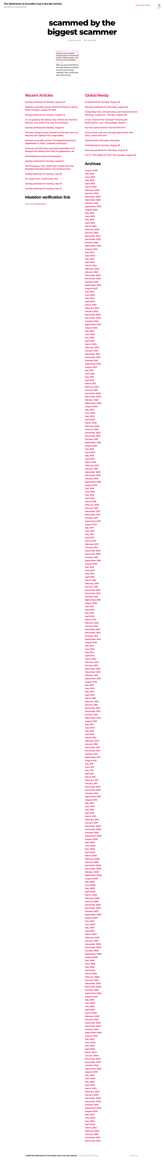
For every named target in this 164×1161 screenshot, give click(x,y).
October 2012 (91, 714)
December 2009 (93, 826)
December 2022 (93, 314)
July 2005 (89, 1000)
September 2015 (93, 600)
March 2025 (91, 226)
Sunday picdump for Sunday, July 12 (43, 188)
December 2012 (92, 708)
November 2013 (92, 672)
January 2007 (92, 941)
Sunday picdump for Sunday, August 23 (45, 102)
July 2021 (89, 370)
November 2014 (93, 632)
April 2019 (89, 459)
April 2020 (90, 419)
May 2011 (89, 770)
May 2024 (90, 259)
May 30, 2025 (91, 40)
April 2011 (89, 773)
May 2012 (89, 731)
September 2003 (93, 1068)
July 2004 (90, 1039)
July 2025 (89, 213)
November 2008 (93, 868)
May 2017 (89, 534)
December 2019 (92, 433)
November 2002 (93, 1101)
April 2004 (90, 1049)
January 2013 (91, 705)
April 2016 (89, 577)
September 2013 (93, 678)
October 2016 (91, 557)
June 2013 (90, 688)
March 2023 (90, 305)
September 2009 (93, 836)
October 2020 (92, 400)
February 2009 (92, 859)
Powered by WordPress (89, 1156)
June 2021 (90, 373)
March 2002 (91, 1128)
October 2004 (92, 1029)
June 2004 (90, 1042)
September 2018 (93, 482)
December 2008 (93, 865)
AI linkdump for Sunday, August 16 (102, 145)
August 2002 (91, 1111)
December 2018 (92, 472)
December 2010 (92, 787)
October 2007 (92, 911)
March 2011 (90, 777)
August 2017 (91, 524)
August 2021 (91, 367)
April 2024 (90, 262)
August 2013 (91, 682)
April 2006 (90, 970)
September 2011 (92, 757)
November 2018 (93, 475)
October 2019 (91, 439)
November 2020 (93, 396)
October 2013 (91, 675)
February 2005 (92, 1016)
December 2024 (93, 236)
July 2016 (89, 567)
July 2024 (89, 252)
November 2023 (93, 278)
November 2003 (93, 1062)
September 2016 (93, 560)
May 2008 (90, 888)
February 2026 (92, 190)
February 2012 (92, 741)
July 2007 (89, 921)
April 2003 (90, 1085)
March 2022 (90, 344)
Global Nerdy (97, 95)
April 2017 (89, 537)
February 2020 (92, 426)
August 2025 (91, 210)
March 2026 (91, 187)
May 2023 (89, 298)
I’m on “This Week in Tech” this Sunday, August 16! (110, 155)
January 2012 (91, 744)
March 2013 (90, 698)
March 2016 (90, 580)
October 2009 (92, 832)
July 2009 (89, 842)
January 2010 (91, 823)
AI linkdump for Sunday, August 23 (102, 102)
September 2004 (93, 1032)
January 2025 (91, 232)
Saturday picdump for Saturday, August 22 (106, 107)
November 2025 (93, 200)
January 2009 (92, 862)
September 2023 (93, 285)
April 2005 (90, 1009)
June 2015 (90, 610)
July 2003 (89, 1075)
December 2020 (93, 393)
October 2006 (92, 950)
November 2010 (93, 790)
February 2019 (92, 465)
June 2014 (90, 649)
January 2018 (91, 508)
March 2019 (90, 462)
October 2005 (92, 990)
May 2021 (89, 377)
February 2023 (92, 308)
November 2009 (93, 829)
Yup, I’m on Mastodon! (35, 203)
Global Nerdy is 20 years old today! (102, 140)
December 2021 (92, 354)
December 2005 (93, 983)
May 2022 (89, 337)
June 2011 (89, 767)
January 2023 (91, 311)
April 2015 (89, 616)
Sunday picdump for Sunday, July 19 (43, 183)
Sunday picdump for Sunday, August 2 (44, 161)
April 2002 (90, 1124)
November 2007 (93, 908)
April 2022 (90, 341)
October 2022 (91, 321)
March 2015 (90, 619)
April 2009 (90, 852)
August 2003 (91, 1072)
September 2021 (93, 364)
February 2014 (92, 662)
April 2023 (90, 301)
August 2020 (91, 406)
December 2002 (93, 1098)
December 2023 (93, 275)
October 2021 (91, 360)
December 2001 (92, 1137)
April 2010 (90, 813)
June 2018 (90, 492)
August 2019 (91, 446)
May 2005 (90, 1006)
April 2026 (90, 183)
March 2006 (91, 973)
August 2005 (91, 996)
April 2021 (89, 380)
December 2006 (93, 944)
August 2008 (91, 878)
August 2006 (91, 957)
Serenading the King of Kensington (43, 156)
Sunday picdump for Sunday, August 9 (44, 127)
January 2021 (91, 390)
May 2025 (89, 219)
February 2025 (92, 229)
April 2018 (90, 498)
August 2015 (91, 603)
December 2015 (92, 590)
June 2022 (90, 334)
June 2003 (90, 1078)
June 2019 (90, 452)
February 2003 (92, 1091)
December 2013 (92, 669)
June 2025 (90, 216)
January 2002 (91, 1134)
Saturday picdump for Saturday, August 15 (106, 150)
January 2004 (92, 1055)
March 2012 (90, 737)
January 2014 (91, 665)
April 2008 (90, 891)
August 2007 (91, 918)
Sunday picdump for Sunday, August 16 (45, 115)
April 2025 (90, 223)
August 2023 (91, 288)
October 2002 (92, 1105)
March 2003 (91, 1088)
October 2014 (91, 636)
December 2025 (93, 196)
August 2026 (91, 170)
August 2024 (91, 249)
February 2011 (91, 780)
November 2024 (93, 239)
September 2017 (93, 521)
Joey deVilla (77, 40)
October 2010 (91, 793)
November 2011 (92, 750)
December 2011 (92, 747)
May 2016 (89, 573)
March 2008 (91, 895)
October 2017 (91, 518)
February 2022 (92, 347)
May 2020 (90, 416)
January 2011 (91, 783)
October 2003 (92, 1065)
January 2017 (91, 547)
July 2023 (89, 291)
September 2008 (93, 875)
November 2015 (93, 593)
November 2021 (92, 357)
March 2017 (90, 541)
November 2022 (93, 318)
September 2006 (93, 954)
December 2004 (93, 1023)
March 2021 (90, 383)
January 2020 (91, 429)
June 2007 (90, 924)
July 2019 (89, 449)
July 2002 (89, 1114)
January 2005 (92, 1019)
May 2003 (90, 1082)
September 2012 (93, 718)
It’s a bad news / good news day (41, 179)
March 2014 (90, 659)
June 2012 (90, 728)
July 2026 (89, 173)
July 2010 (89, 803)
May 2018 (89, 495)
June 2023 (90, 295)
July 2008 (90, 882)
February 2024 (92, 269)
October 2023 (91, 282)
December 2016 (92, 551)
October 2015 (91, 596)
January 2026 (91, 193)
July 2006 (89, 960)
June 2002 (90, 1118)
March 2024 (91, 265)
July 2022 (89, 331)
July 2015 (89, 606)
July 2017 (89, 528)
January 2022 (91, 350)
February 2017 (92, 544)
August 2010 (91, 800)
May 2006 (90, 967)
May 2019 (89, 455)
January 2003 (91, 1095)
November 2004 (93, 1026)
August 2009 (91, 839)
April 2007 (90, 931)
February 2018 (92, 505)
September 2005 (93, 993)
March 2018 (90, 501)
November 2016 (93, 554)
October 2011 (91, 754)
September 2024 (93, 246)
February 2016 (92, 583)
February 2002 (92, 1131)
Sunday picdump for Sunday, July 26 (43, 174)
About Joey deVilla (142, 5)
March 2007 (91, 934)
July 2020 (89, 410)
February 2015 (92, 623)
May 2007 (90, 927)
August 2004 (91, 1036)
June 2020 (90, 413)
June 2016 (90, 570)
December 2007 (93, 905)
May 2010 (89, 809)
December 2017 (92, 511)
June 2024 (90, 255)
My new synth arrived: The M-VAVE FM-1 (105, 127)
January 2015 (91, 626)
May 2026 (89, 180)
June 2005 (90, 1003)
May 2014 (89, 652)
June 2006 (90, 964)
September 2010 (93, 796)
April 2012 (89, 734)
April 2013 (89, 695)
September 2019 (93, 442)
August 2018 (91, 485)
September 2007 (93, 914)
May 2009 (90, 849)
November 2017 (93, 514)
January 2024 (91, 272)
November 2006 (93, 947)
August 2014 (91, 642)
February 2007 (92, 937)
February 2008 (92, 898)
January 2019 (91, 469)
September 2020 (93, 403)
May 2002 (90, 1121)
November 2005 (93, 986)
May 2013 (89, 691)
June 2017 (90, 531)
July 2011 (89, 764)
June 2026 (90, 177)
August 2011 (91, 760)
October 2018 (91, 478)
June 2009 (90, 846)
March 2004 (91, 1052)
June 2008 (90, 885)
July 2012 (89, 724)
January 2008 (92, 901)
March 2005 (91, 1013)
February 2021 (92, 387)
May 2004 (90, 1046)
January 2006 (92, 980)
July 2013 (89, 685)
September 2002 (93, 1108)
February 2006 (92, 977)
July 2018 (89, 488)
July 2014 (89, 646)
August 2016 (91, 564)
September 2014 (93, 639)
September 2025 (93, 206)
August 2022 (91, 328)
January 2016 (91, 587)
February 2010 (92, 819)
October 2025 (91, 203)
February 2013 (92, 701)
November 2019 (93, 436)
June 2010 (90, 806)
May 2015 (89, 613)
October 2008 (92, 872)
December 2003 (93, 1059)
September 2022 (93, 324)
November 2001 (93, 1141)
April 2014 (90, 655)
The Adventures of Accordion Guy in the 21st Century (33, 4)
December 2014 (92, 629)
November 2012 (92, 711)
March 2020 (91, 423)
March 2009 (91, 855)
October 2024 (92, 242)
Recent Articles (39, 95)
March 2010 (90, 816)
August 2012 (91, 721)
